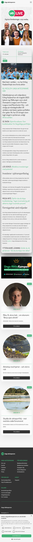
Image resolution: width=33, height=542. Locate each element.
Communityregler (6, 492)
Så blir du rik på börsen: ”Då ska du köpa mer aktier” (16, 249)
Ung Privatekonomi (6, 482)
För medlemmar (22, 460)
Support (17, 480)
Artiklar (3, 469)
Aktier (5, 61)
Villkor (3, 488)
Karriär (3, 465)
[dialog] (16, 528)
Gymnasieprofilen (6, 480)
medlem (9, 241)
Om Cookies (4, 497)
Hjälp (17, 477)
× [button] (31, 515)
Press (2, 472)
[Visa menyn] (31, 2)
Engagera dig (20, 467)
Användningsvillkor (6, 490)
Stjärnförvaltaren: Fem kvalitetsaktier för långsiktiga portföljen (16, 122)
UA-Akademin (20, 472)
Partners (3, 467)
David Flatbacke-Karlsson (22, 53)
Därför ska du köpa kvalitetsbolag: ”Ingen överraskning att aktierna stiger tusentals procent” (16, 201)
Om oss (3, 463)
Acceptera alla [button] (16, 535)
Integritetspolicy (5, 495)
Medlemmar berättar (22, 465)
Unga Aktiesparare (7, 460)
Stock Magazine (21, 469)
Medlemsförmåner (22, 463)
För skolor (5, 477)
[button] (16, 539)
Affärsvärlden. (7, 117)
